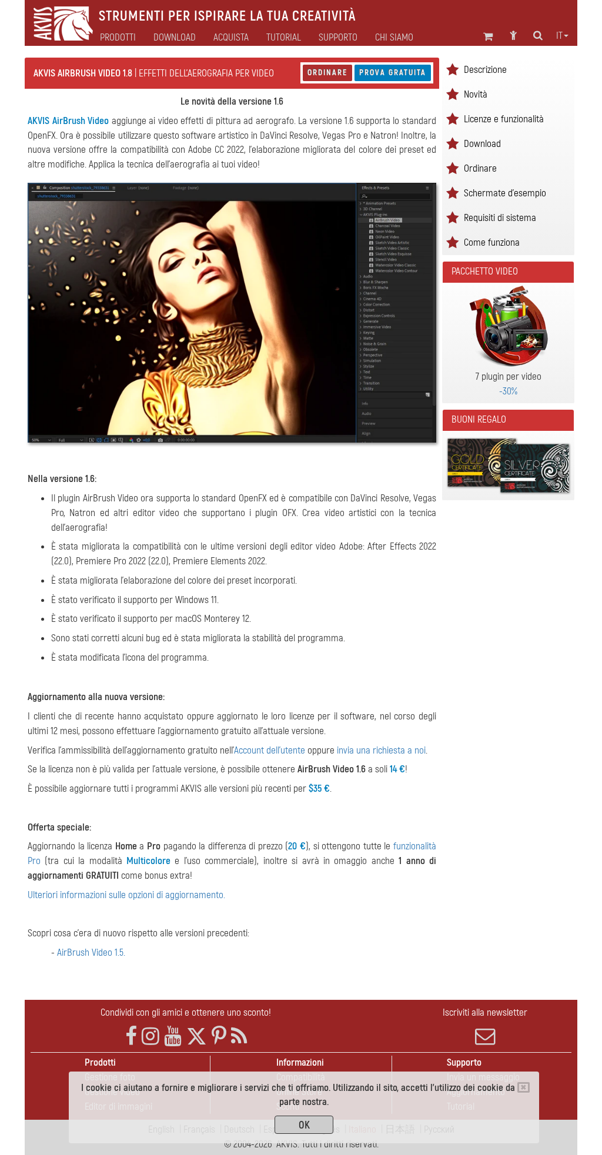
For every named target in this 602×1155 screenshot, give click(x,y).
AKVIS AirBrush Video (68, 121)
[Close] (523, 1087)
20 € (297, 846)
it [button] (559, 36)
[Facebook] (131, 1036)
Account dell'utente (269, 750)
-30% (508, 391)
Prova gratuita (392, 73)
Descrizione (485, 69)
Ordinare (327, 73)
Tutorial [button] (283, 37)
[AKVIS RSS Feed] (239, 1036)
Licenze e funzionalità (504, 119)
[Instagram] (150, 1036)
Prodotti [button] (118, 37)
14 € (397, 769)
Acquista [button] (231, 37)
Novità (475, 94)
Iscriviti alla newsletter (485, 1012)
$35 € (319, 788)
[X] (196, 1036)
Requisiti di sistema (500, 218)
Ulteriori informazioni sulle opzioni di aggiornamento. (126, 895)
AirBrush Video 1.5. (91, 952)
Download (174, 37)
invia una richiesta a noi (381, 750)
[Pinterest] (219, 1036)
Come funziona (492, 242)
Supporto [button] (338, 37)
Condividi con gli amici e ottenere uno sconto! (186, 1012)
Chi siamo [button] (394, 37)
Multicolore (148, 861)
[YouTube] (173, 1036)
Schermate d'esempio (505, 193)
